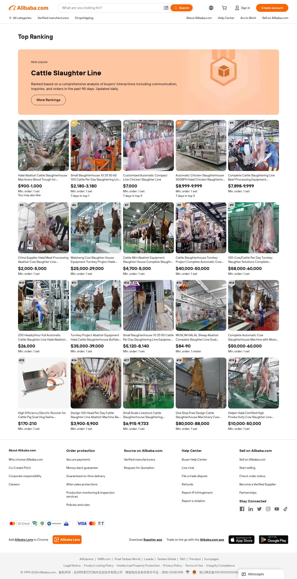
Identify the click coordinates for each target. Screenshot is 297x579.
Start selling (247, 467)
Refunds (187, 484)
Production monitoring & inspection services (90, 494)
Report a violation (193, 501)
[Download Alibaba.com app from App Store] (242, 539)
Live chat (188, 467)
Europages (211, 559)
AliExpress (86, 559)
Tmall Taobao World (127, 559)
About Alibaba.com (22, 450)
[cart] (225, 8)
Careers (14, 484)
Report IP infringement (197, 492)
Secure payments (78, 459)
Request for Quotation (139, 467)
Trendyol (195, 559)
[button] (166, 7)
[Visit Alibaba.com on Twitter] (259, 508)
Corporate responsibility (25, 476)
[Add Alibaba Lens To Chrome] (67, 539)
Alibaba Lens (24, 540)
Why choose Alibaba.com (26, 459)
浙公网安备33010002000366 (219, 572)
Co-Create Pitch (20, 467)
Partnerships (248, 492)
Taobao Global (166, 559)
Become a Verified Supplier (257, 484)
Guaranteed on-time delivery (85, 476)
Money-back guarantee (82, 467)
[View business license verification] (188, 572)
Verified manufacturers (139, 459)
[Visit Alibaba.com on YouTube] (276, 508)
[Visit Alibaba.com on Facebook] (242, 508)
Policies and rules (78, 504)
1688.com (103, 559)
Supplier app (152, 540)
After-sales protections (82, 484)
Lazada (148, 559)
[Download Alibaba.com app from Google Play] (273, 539)
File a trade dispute (194, 476)
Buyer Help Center (194, 459)
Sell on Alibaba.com (252, 459)
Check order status (252, 476)
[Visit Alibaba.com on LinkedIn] (250, 508)
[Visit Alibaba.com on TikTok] (285, 508)
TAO (182, 559)
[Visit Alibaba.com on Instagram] (268, 508)
